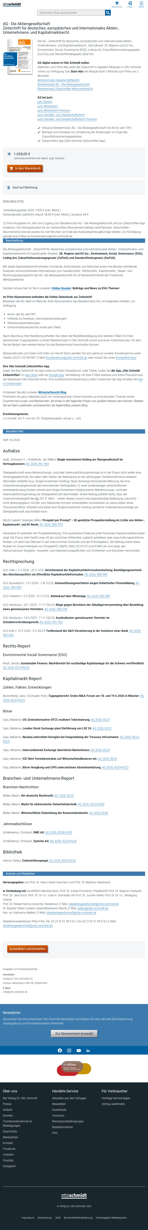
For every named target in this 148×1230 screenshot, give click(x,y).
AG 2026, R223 (100, 719)
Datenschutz (45, 1217)
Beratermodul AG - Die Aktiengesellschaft (64, 84)
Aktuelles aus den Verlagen (69, 1098)
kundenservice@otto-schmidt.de (66, 357)
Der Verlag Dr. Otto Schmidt (20, 1098)
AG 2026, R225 (64, 795)
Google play (56, 375)
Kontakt (8, 1143)
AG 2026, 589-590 (55, 609)
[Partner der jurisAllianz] (74, 1068)
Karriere (8, 1115)
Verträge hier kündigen (116, 1098)
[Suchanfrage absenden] (108, 13)
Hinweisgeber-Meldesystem (111, 1217)
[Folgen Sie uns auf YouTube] (78, 1050)
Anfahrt (7, 1109)
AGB (57, 1217)
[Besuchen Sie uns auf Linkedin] (88, 1050)
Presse (7, 1104)
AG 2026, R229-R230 (62, 860)
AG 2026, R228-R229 (63, 841)
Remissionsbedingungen (68, 1121)
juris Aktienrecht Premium (54, 110)
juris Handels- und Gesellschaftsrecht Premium (67, 119)
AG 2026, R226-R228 (58, 832)
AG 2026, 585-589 (98, 596)
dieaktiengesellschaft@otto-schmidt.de (94, 904)
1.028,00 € (39, 156)
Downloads (59, 1109)
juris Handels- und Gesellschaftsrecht (61, 115)
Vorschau (58, 1115)
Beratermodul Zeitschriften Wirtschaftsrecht (65, 89)
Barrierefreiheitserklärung (78, 1217)
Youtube (8, 1160)
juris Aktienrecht (48, 106)
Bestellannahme (62, 1127)
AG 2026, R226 (98, 813)
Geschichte (10, 1131)
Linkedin (8, 1154)
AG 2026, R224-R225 (115, 767)
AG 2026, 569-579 (51, 524)
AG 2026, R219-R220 (16, 667)
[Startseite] (74, 1197)
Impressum (28, 1217)
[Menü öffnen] (141, 3)
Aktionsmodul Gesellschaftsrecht (58, 80)
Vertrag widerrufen (113, 1104)
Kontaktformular (126, 357)
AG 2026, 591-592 (51, 622)
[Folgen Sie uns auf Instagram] (69, 1050)
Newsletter (59, 1104)
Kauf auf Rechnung (25, 187)
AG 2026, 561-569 (37, 464)
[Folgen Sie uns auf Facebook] (60, 1050)
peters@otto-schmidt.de (93, 908)
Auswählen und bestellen (27, 949)
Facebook (9, 1149)
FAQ (54, 1133)
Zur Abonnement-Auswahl (74, 1033)
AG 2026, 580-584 (95, 574)
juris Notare (45, 102)
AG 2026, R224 (100, 750)
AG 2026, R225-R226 (91, 804)
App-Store (31, 375)
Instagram (9, 1166)
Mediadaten (10, 1137)
